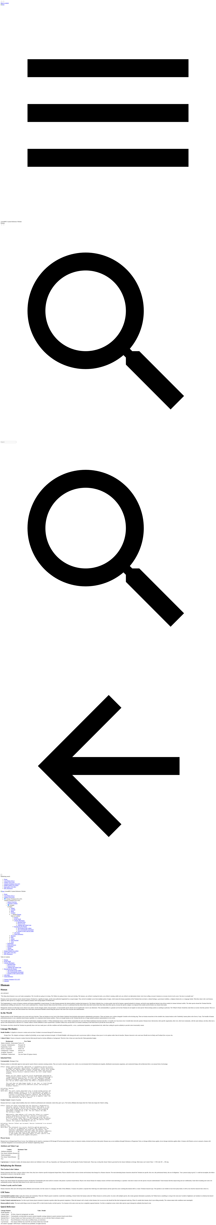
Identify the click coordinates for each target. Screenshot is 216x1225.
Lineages (9, 906)
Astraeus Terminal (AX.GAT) (12, 884)
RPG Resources (8, 888)
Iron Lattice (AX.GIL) (10, 887)
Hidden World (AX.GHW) (11, 885)
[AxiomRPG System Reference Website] (2, 4)
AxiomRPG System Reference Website (15, 891)
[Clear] (1, 875)
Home (5, 879)
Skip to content (5, 3)
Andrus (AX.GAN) (9, 882)
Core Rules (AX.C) (9, 881)
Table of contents (15, 916)
